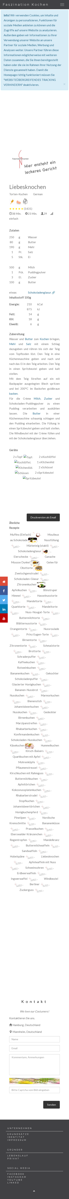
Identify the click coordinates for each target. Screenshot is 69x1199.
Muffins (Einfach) (20, 534)
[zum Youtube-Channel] (4, 618)
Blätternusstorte (26, 623)
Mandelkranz (51, 839)
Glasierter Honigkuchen (26, 684)
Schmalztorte (51, 645)
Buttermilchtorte (29, 617)
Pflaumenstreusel (26, 767)
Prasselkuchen (34, 828)
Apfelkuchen (19, 590)
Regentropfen (18, 839)
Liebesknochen (50, 856)
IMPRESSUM (17, 1140)
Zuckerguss (27, 889)
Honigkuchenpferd (26, 812)
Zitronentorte (18, 645)
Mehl (12, 344)
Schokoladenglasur (29, 551)
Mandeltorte (34, 601)
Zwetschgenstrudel (26, 573)
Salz (28, 344)
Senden (51, 1104)
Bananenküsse (51, 823)
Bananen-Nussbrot (26, 689)
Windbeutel (51, 878)
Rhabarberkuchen (26, 728)
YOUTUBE (15, 1180)
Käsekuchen (17, 745)
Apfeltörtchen (26, 784)
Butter (29, 339)
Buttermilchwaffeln (37, 845)
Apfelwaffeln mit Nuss (42, 862)
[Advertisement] (34, 97)
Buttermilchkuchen (26, 778)
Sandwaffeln (29, 851)
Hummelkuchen (50, 745)
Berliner (35, 884)
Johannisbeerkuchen (26, 706)
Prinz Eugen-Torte (37, 634)
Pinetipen (20, 817)
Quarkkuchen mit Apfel (26, 756)
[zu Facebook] (4, 590)
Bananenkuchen (19, 673)
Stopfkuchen (26, 801)
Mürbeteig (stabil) (37, 545)
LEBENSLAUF (18, 1155)
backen (13, 393)
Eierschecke (21, 556)
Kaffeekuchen (26, 662)
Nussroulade (51, 628)
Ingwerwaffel (19, 878)
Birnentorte (29, 640)
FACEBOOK (16, 1174)
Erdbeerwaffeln (26, 873)
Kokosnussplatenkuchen (26, 789)
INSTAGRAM (16, 1177)
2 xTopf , (23, 456)
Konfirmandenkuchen (26, 734)
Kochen (44, 339)
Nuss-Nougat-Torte (37, 612)
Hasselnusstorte (47, 595)
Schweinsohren (34, 867)
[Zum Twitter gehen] (4, 599)
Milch (37, 398)
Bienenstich (34, 701)
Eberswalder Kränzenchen (26, 834)
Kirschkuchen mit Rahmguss (26, 773)
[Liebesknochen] (35, 535)
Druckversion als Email (43, 517)
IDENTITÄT (16, 1137)
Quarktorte (18, 606)
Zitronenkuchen (26, 584)
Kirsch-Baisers (35, 751)
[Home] (4, 581)
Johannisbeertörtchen (26, 806)
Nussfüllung (51, 540)
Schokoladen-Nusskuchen (26, 739)
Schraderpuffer (26, 656)
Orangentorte (18, 628)
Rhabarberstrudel (26, 795)
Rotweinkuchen (26, 667)
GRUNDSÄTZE (18, 1134)
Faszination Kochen (26, 5)
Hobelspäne (17, 856)
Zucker (48, 398)
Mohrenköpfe (26, 762)
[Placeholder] (34, 161)
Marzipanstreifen (26, 723)
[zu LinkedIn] (4, 608)
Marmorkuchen (50, 695)
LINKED (13, 1182)
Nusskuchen (17, 695)
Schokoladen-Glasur (26, 578)
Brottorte (35, 651)
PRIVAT (13, 1158)
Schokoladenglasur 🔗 (41, 292)
